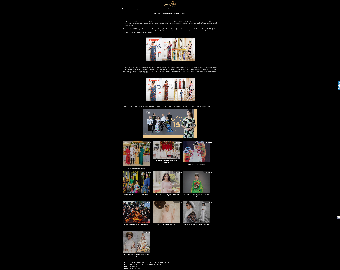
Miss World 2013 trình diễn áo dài (196, 164)
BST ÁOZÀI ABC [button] (130, 9)
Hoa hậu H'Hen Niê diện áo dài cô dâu (166, 224)
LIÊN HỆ (201, 9)
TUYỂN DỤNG (193, 9)
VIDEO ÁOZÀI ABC (142, 9)
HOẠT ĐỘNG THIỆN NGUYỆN (179, 9)
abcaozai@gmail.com (135, 268)
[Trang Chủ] (170, 4)
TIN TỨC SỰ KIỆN (165, 9)
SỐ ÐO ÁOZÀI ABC (154, 9)
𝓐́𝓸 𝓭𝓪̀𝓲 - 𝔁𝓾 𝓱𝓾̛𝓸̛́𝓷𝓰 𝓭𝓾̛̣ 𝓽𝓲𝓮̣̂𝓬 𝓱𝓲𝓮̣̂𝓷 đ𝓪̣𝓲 (136, 168)
